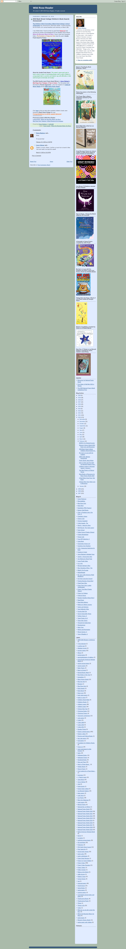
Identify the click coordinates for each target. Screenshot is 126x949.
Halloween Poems (82, 757)
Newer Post (33, 161)
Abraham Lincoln (82, 648)
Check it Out (81, 518)
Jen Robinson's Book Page (85, 559)
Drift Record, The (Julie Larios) (86, 527)
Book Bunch (81, 690)
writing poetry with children (85, 922)
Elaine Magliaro (40, 133)
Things (79, 903)
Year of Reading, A (83, 634)
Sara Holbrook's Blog (83, 609)
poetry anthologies (82, 856)
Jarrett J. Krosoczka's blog (85, 556)
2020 (79, 395)
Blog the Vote (81, 681)
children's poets (82, 706)
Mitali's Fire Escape (83, 570)
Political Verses (82, 595)
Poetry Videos (81, 867)
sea (79, 881)
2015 (79, 406)
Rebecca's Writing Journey (85, 604)
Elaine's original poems (84, 731)
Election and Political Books (85, 736)
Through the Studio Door (84, 622)
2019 (79, 397)
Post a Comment (36, 155)
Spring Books (81, 888)
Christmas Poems (82, 713)
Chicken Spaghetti (82, 521)
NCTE (79, 835)
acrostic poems (82, 650)
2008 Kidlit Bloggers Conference (86, 640)
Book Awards (46, 126)
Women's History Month (84, 920)
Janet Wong (81, 779)
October (82, 423)
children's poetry (82, 704)
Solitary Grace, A (82, 616)
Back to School (82, 670)
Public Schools (82, 869)
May (81, 434)
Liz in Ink (80, 563)
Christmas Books (82, 711)
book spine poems (82, 695)
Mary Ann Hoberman (83, 800)
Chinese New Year (82, 709)
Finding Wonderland (83, 534)
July (81, 430)
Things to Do (81, 905)
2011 (79, 415)
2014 (79, 408)
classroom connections (84, 715)
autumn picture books (83, 663)
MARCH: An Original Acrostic (87, 443)
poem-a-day (81, 854)
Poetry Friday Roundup (84, 865)
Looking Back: (47, 119)
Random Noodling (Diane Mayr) (86, 598)
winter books (81, 918)
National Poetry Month (84, 809)
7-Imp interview (82, 643)
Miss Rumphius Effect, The (85, 568)
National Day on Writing (84, 807)
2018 (79, 400)
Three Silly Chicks (82, 620)
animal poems (81, 655)
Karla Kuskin (81, 786)
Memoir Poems (82, 804)
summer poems (82, 892)
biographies (81, 677)
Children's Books (82, 702)
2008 (79, 491)
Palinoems (80, 844)
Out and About (81, 842)
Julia (79, 784)
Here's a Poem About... (84, 764)
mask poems (81, 802)
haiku (79, 753)
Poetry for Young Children (84, 860)
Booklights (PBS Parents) (84, 508)
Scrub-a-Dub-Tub (82, 611)
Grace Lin (80, 747)
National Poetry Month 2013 (85, 818)
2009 (79, 489)
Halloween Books (82, 755)
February (82, 441)
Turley (79, 907)
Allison (79, 653)
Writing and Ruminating (84, 629)
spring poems (81, 890)
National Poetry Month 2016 (85, 822)
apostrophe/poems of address (86, 657)
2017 (79, 402)
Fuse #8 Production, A (84, 539)
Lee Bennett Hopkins (83, 791)
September (83, 426)
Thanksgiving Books (83, 898)
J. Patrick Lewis (82, 777)
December (82, 419)
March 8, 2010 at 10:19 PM (43, 152)
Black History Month (83, 679)
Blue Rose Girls (82, 503)
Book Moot (80, 505)
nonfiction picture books (84, 840)
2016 (79, 404)
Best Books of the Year (84, 675)
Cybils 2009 (81, 722)
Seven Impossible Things (84, 613)
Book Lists (80, 693)
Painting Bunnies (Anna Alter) (85, 581)
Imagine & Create (82, 552)
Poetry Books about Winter (86, 460)
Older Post (69, 161)
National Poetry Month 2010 (85, 811)
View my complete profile (85, 60)
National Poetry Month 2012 (85, 816)
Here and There (82, 762)
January (82, 486)
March (81, 439)
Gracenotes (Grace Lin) (84, 543)
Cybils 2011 (81, 727)
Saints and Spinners (83, 607)
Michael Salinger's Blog (84, 565)
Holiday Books (81, 766)
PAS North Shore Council (84, 847)
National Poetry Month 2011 (85, 813)
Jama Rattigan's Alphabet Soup (86, 554)
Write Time (80, 627)
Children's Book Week (83, 699)
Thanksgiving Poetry (83, 901)
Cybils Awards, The (83, 523)
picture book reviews (83, 851)
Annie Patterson (82, 499)
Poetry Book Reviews (83, 858)
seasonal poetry (82, 883)
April (81, 436)
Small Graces (81, 885)
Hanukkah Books (82, 760)
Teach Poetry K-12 (83, 618)
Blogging (80, 684)
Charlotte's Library (82, 516)
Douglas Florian (82, 729)
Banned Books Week (83, 672)
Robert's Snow (81, 876)
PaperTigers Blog (82, 583)
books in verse (82, 697)
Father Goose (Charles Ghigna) (86, 532)
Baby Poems (81, 668)
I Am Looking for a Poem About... (86, 771)
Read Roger (81, 600)
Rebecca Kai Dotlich (83, 872)
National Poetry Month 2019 (85, 829)
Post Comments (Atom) (44, 165)
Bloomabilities (81, 501)
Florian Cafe (81, 537)
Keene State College (83, 788)
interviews (80, 775)
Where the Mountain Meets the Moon (61, 126)
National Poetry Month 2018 (85, 827)
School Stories (82, 879)
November (82, 421)
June (81, 432)
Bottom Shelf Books (83, 510)
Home (51, 161)
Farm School (81, 530)
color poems (81, 718)
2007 (79, 493)
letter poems (81, 793)
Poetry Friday (81, 863)
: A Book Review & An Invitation (48, 121)
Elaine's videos (82, 734)
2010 (79, 417)
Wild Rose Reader (43, 7)
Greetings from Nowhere (84, 546)
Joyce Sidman (40, 145)
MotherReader (81, 572)
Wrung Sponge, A (82, 632)
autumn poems (82, 665)
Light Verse (81, 795)
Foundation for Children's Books (86, 743)
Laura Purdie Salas (83, 561)
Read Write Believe (83, 602)
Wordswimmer (81, 625)
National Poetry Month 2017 (85, 825)
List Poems (81, 797)
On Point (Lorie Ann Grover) (85, 578)
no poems (80, 838)
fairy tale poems (82, 738)
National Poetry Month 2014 (85, 820)
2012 (79, 413)
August (82, 428)
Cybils (79, 720)
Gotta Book (81, 541)
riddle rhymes (81, 874)
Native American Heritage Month (86, 832)
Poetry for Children (83, 593)
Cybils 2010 (81, 725)
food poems (81, 740)
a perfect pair (81, 646)
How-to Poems (82, 769)
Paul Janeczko (82, 849)
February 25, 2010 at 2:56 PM (44, 142)
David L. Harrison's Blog (84, 525)
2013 (79, 411)
